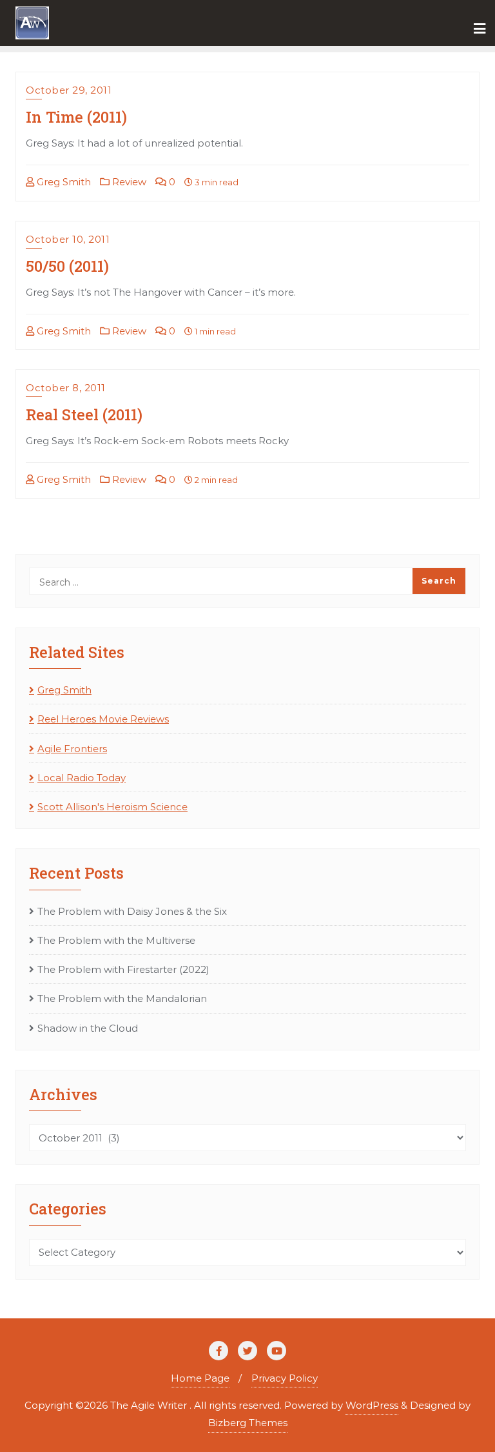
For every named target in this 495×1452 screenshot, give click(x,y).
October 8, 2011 (66, 388)
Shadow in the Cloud (87, 1028)
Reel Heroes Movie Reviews (103, 719)
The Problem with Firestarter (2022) (123, 969)
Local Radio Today (81, 778)
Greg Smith (62, 182)
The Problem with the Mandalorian (122, 998)
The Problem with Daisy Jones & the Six (132, 911)
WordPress (371, 1405)
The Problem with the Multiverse (116, 940)
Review (128, 182)
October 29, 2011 (69, 90)
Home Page (200, 1378)
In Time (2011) (76, 117)
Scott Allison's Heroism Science (112, 807)
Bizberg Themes (247, 1422)
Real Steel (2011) (84, 414)
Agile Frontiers (72, 748)
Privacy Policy (284, 1378)
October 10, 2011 (68, 239)
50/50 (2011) (67, 266)
